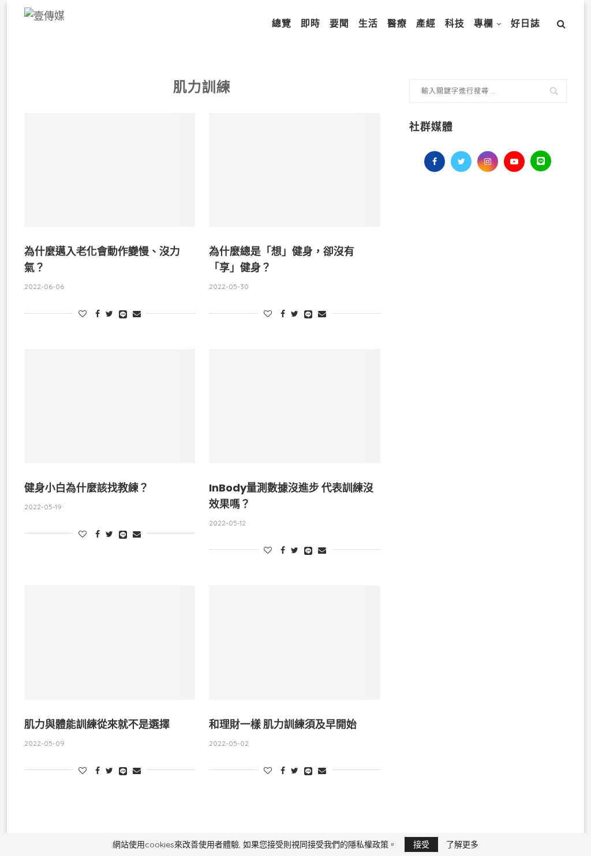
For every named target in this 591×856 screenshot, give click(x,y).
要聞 (339, 23)
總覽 (281, 23)
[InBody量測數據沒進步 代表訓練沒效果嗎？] (294, 406)
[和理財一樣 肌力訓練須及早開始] (294, 642)
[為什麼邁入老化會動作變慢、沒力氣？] (109, 170)
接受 (421, 844)
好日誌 (525, 23)
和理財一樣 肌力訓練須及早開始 (283, 724)
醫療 (397, 23)
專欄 (483, 23)
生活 (368, 23)
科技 (455, 23)
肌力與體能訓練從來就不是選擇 (97, 724)
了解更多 (462, 844)
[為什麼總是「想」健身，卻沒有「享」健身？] (294, 170)
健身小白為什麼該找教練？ (86, 487)
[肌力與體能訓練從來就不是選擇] (109, 642)
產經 (426, 23)
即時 (310, 23)
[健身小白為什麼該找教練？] (109, 406)
